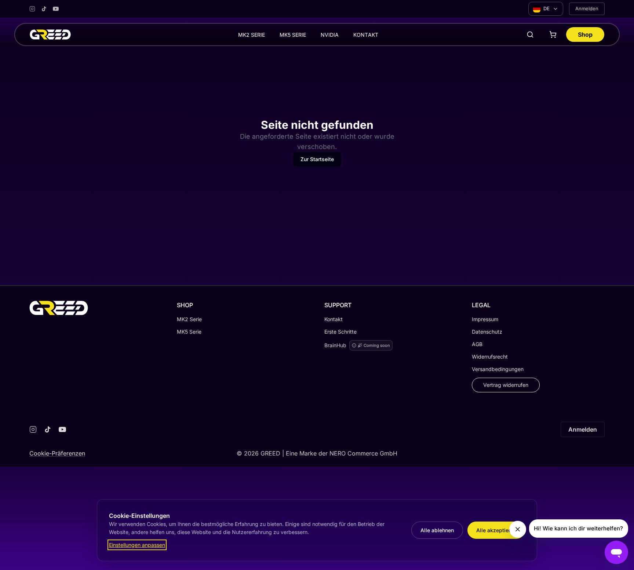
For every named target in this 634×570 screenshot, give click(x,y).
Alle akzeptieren (496, 530)
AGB (477, 344)
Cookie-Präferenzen (57, 453)
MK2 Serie (189, 319)
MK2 (251, 35)
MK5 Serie (189, 331)
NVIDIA (330, 35)
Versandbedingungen (498, 369)
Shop (585, 34)
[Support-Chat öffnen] (616, 552)
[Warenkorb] (553, 34)
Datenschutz (487, 331)
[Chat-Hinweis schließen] (517, 529)
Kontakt (365, 35)
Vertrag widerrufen (505, 385)
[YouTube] (56, 9)
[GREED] (50, 34)
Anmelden (586, 8)
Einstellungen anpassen (137, 545)
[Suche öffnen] (530, 34)
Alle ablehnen (437, 530)
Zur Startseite (317, 159)
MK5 (293, 35)
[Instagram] (32, 9)
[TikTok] (44, 9)
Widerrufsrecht (490, 356)
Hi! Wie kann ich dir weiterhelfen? (578, 528)
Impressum (485, 319)
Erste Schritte (340, 331)
